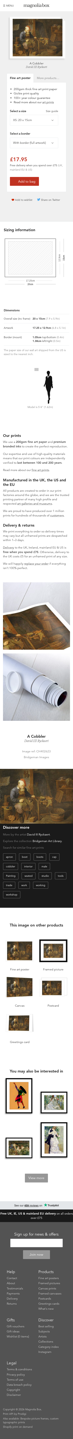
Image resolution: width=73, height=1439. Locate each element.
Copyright (13, 1390)
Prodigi (22, 1414)
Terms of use (15, 1380)
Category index (48, 1347)
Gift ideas (13, 1331)
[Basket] (67, 5)
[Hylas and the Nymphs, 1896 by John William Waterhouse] (19, 1148)
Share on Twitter (50, 200)
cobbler (10, 866)
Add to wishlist (23, 200)
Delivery (8, 547)
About (11, 1283)
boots (39, 857)
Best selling (46, 1326)
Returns (12, 1304)
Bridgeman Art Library (47, 841)
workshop (11, 894)
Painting (11, 876)
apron (9, 857)
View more (36, 1178)
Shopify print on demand (18, 1426)
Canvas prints (47, 1288)
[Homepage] (36, 6)
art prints (48, 102)
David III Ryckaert (36, 67)
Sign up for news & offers (36, 1234)
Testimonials (15, 1288)
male (44, 866)
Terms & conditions (19, 1369)
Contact (12, 1278)
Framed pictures (49, 1283)
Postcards (44, 1299)
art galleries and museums (34, 504)
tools (60, 876)
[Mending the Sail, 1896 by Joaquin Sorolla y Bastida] (54, 1103)
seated (29, 876)
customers (57, 515)
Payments (13, 1293)
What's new (46, 1309)
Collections (45, 1341)
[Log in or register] (61, 5)
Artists (42, 1336)
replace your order (36, 564)
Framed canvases (49, 1293)
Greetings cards (48, 1304)
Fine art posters (48, 1278)
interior (28, 866)
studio (45, 876)
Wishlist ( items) (18, 1336)
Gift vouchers (15, 1326)
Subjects (44, 1331)
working (40, 885)
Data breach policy (19, 1385)
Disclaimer (14, 1395)
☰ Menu (8, 5)
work (24, 885)
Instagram (44, 1352)
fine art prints (40, 470)
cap (54, 857)
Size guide (52, 111)
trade (9, 885)
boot (25, 857)
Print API (8, 1414)
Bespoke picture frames (34, 1418)
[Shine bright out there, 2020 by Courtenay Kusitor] (19, 1095)
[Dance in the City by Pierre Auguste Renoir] (54, 1140)
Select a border (20, 133)
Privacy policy (16, 1375)
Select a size (34, 111)
